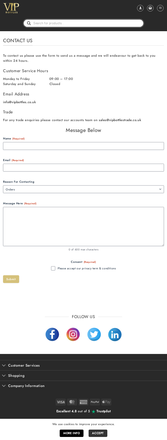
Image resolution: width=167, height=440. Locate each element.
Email (13, 160)
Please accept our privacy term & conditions (87, 268)
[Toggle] (4, 365)
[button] (150, 8)
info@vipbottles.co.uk (19, 102)
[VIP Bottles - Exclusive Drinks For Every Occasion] (20, 8)
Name (14, 138)
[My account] (140, 8)
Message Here (19, 203)
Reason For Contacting (18, 182)
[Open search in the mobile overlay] (83, 23)
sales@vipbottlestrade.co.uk (120, 120)
